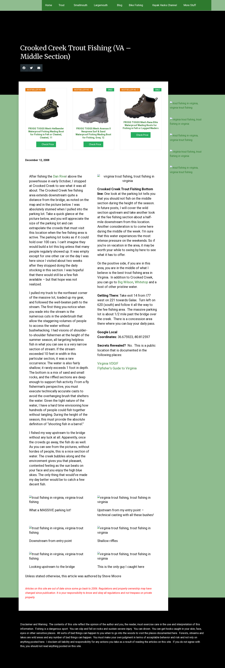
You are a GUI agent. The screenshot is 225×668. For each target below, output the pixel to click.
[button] (206, 5)
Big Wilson (125, 282)
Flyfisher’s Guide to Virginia (117, 368)
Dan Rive (59, 176)
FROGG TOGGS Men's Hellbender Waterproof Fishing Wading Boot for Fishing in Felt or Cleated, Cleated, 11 (46, 133)
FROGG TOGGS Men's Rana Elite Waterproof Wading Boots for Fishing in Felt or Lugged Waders (141, 125)
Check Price (48, 144)
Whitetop (141, 282)
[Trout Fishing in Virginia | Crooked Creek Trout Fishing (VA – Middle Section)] (187, 105)
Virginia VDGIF (107, 363)
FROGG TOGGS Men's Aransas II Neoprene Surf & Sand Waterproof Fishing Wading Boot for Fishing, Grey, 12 (93, 133)
